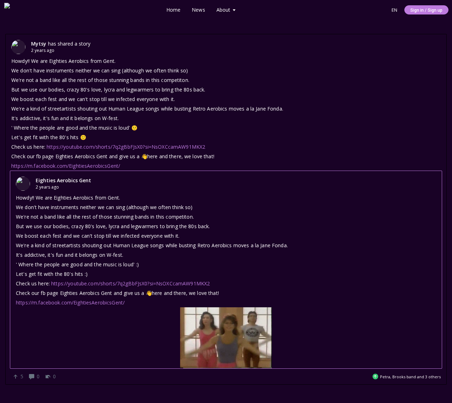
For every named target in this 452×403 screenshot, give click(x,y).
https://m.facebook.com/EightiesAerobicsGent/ (65, 165)
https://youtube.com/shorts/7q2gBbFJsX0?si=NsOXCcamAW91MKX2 (126, 146)
